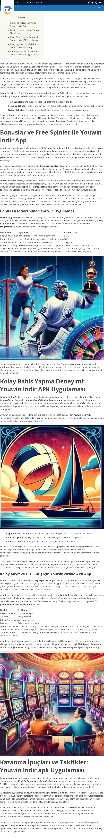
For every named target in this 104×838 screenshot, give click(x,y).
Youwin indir (51, 784)
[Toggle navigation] (99, 8)
